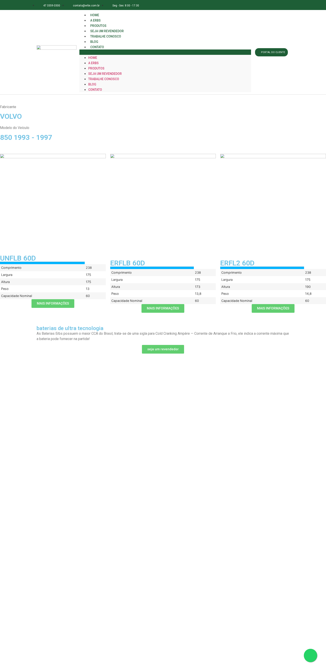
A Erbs (93, 63)
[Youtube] (284, 5)
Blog (92, 84)
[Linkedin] (274, 5)
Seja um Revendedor (105, 73)
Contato (97, 47)
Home (92, 57)
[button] (165, 52)
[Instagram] (264, 5)
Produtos (96, 68)
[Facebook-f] (254, 5)
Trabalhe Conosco (105, 36)
